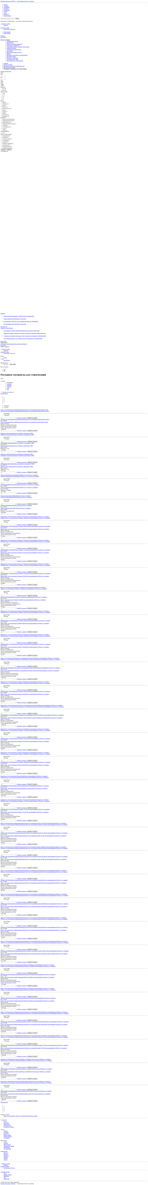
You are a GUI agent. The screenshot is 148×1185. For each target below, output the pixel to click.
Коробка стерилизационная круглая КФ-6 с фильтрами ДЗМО (17, 466)
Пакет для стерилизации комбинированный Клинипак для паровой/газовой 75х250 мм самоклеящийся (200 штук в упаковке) (34, 1048)
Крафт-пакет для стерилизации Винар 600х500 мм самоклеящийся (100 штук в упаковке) (24, 788)
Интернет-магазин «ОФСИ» (8, 1183)
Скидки (6, 1143)
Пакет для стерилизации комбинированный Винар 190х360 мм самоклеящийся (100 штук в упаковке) (27, 1001)
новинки (9, 384)
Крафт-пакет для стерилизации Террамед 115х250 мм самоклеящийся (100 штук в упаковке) (25, 552)
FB (4, 371)
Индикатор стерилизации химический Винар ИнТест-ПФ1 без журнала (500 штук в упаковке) (25, 1093)
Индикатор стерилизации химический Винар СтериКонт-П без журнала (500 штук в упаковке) (26, 1071)
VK (5, 369)
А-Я (8, 388)
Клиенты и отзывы (9, 1127)
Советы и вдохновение (7, 328)
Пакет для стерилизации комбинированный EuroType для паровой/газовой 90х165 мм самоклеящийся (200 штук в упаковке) (33, 883)
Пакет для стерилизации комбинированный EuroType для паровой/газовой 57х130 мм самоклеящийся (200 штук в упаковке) (33, 835)
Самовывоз (7, 7)
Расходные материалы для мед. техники (14, 1116)
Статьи (5, 1159)
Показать (3, 149)
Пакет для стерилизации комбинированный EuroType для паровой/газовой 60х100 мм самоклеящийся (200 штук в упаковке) (33, 930)
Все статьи (3, 341)
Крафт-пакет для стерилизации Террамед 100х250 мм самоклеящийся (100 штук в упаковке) (25, 529)
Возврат (6, 1157)
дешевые (9, 385)
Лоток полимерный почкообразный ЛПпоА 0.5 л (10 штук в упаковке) (19, 487)
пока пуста (3, 36)
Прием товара (7, 1135)
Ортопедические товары (31, 1116)
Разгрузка (6, 1133)
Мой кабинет (7, 33)
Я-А (8, 389)
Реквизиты (6, 1124)
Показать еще (4, 393)
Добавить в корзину (32, 418)
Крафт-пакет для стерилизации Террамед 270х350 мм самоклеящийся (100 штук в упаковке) (25, 741)
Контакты (6, 14)
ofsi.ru (5, 357)
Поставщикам (7, 1148)
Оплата (6, 4)
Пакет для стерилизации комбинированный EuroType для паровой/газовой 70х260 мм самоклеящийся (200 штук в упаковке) (33, 859)
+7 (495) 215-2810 (5, 349)
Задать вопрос (7, 15)
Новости (3, 313)
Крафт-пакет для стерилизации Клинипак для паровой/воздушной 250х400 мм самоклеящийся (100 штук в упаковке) (32, 717)
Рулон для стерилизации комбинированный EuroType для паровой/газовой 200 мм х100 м (24, 422)
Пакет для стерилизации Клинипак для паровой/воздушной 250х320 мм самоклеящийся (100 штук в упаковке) (30, 670)
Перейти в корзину (22, 418)
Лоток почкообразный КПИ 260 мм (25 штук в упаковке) (16, 508)
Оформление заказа (9, 1146)
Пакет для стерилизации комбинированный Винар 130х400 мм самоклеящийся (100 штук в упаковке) (27, 977)
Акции (5, 11)
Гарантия (6, 1155)
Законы (6, 1158)
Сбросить (9, 149)
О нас (5, 13)
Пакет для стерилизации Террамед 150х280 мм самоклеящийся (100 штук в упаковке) (23, 599)
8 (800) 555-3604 (5, 352)
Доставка (6, 6)
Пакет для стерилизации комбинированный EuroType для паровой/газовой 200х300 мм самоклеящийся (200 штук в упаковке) (34, 906)
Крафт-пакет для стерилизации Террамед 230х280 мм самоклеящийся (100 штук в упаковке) (25, 647)
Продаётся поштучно (8, 392)
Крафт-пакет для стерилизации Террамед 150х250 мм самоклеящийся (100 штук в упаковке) (25, 576)
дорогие (9, 386)
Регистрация (7, 32)
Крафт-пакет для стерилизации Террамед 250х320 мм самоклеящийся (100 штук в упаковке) (25, 694)
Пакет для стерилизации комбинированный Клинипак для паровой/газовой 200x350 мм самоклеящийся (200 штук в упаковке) (34, 1024)
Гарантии (6, 8)
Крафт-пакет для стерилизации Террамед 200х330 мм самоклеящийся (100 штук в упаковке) (25, 623)
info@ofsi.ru (7, 360)
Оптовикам (7, 10)
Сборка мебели (8, 1136)
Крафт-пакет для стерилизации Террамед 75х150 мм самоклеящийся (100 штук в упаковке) (24, 812)
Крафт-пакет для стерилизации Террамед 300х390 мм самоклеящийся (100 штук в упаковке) (25, 765)
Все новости (4, 326)
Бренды (6, 1154)
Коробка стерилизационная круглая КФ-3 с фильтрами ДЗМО (17, 445)
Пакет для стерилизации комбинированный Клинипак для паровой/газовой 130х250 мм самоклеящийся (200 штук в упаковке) (34, 953)
